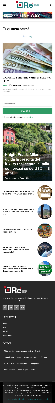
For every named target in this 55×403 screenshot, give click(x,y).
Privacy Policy (28, 117)
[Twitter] (16, 307)
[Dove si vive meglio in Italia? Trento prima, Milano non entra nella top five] (44, 211)
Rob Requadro (10, 178)
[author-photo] (10, 85)
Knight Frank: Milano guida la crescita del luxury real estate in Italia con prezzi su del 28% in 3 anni (27, 163)
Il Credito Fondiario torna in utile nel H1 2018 (27, 79)
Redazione (17, 85)
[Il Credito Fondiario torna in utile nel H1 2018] (27, 58)
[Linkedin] (10, 307)
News (5, 85)
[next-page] (48, 128)
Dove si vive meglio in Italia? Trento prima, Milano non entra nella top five (18, 211)
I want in (26, 111)
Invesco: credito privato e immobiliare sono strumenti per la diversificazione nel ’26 (18, 268)
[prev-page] (43, 128)
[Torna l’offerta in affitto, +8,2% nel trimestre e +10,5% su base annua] (44, 192)
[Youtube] (22, 307)
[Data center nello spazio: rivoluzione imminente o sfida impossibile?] (44, 249)
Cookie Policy (21, 399)
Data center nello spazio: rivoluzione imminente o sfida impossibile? (16, 249)
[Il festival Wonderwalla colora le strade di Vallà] (44, 230)
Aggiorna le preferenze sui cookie (38, 399)
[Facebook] (5, 307)
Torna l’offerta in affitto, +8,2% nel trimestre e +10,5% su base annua (18, 192)
